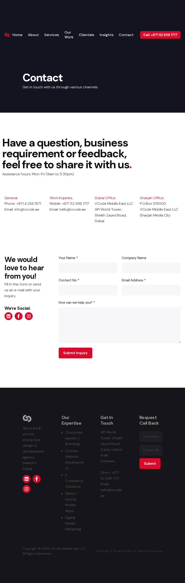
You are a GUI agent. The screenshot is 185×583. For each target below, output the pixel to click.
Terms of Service (149, 551)
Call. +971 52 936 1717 (160, 35)
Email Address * (134, 280)
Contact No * (69, 280)
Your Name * (68, 258)
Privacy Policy (123, 551)
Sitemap (102, 551)
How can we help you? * (77, 303)
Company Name (134, 258)
